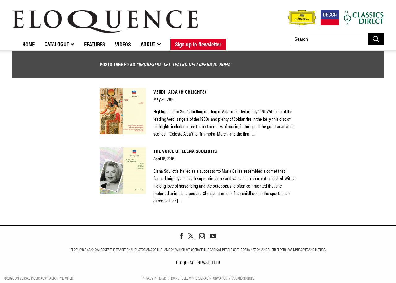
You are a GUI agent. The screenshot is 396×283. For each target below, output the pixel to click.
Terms (162, 278)
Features (94, 44)
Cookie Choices (243, 278)
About (148, 43)
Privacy (147, 278)
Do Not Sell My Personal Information (199, 278)
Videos (123, 44)
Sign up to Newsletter (198, 44)
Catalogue (57, 43)
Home (28, 44)
